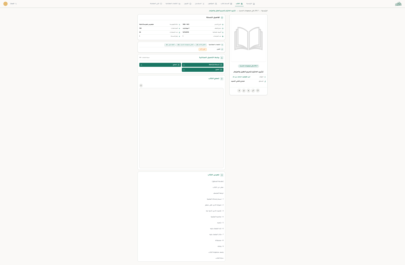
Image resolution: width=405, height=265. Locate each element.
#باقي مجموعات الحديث (185, 44)
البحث (12, 4)
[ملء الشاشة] (141, 85)
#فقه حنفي (170, 44)
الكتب (238, 4)
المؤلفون (211, 4)
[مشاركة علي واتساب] (244, 91)
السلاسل (198, 4)
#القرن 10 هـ (201, 44)
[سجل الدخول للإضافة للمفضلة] (258, 90)
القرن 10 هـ (202, 49)
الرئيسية (249, 4)
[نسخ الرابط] (253, 91)
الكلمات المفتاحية (172, 4)
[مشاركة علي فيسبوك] (239, 91)
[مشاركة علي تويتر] (248, 91)
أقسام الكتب (225, 4)
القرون (186, 4)
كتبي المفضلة (154, 4)
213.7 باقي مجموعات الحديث (249, 11)
